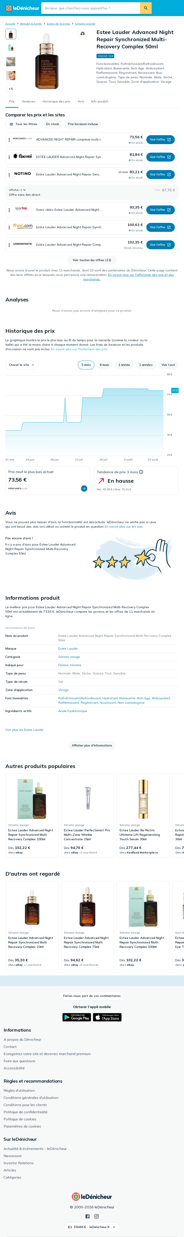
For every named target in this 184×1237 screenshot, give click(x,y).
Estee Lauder (68, 648)
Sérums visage (85, 23)
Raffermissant (68, 703)
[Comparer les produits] (83, 33)
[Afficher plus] (9, 139)
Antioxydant (161, 698)
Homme (75, 665)
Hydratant (110, 698)
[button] (11, 89)
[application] (92, 418)
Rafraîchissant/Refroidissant (79, 698)
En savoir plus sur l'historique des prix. (79, 349)
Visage (63, 690)
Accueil (10, 23)
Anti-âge (143, 698)
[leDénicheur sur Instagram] (96, 1216)
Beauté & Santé (31, 23)
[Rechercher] (146, 8)
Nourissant (108, 703)
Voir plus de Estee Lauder (24, 730)
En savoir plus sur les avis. (124, 527)
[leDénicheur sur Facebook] (87, 1216)
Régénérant (89, 703)
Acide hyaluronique (72, 711)
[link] (31, 815)
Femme (63, 665)
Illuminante (127, 698)
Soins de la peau (58, 23)
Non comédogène (131, 703)
